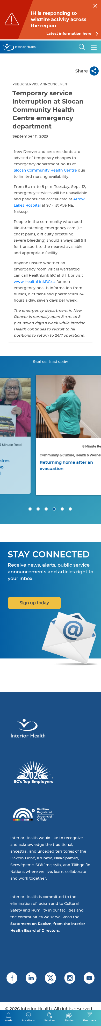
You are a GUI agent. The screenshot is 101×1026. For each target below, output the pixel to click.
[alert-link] (50, 19)
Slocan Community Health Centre (45, 170)
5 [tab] (62, 509)
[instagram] (69, 978)
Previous (10, 410)
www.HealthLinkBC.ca (34, 282)
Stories (69, 1020)
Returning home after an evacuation (43, 465)
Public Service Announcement (40, 84)
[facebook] (11, 978)
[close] (95, 5)
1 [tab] (30, 509)
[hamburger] (94, 47)
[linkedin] (31, 978)
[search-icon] (82, 47)
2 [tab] (38, 509)
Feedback (89, 1020)
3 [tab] (46, 509)
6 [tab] (70, 509)
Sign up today (34, 603)
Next (90, 410)
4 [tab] (54, 509)
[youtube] (89, 978)
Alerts (8, 1020)
